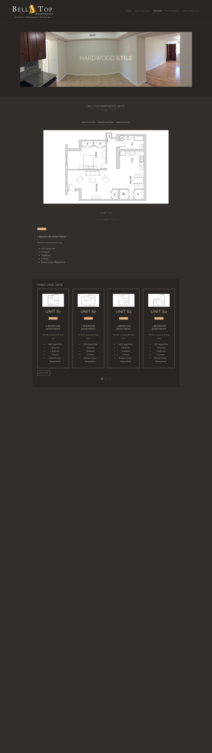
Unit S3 (124, 311)
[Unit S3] (123, 300)
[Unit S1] (53, 300)
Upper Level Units (123, 122)
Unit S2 (88, 311)
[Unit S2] (88, 300)
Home (128, 11)
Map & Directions (191, 11)
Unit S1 (53, 311)
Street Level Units (89, 122)
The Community (172, 11)
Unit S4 (159, 311)
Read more (43, 373)
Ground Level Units (105, 122)
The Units (157, 11)
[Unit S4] (159, 300)
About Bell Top (142, 11)
